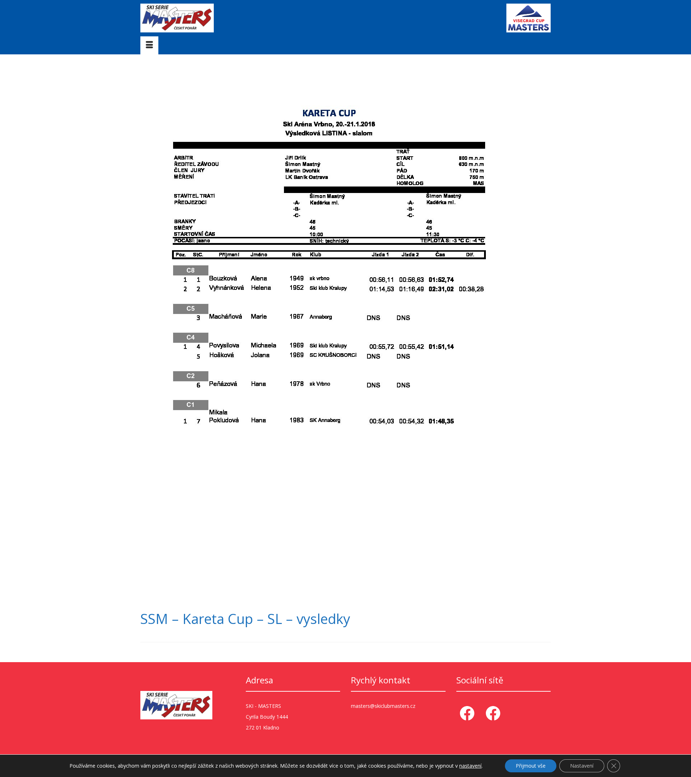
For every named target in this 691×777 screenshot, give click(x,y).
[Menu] (149, 45)
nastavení (470, 766)
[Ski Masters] (205, 18)
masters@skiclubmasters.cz (383, 705)
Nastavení (581, 765)
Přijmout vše (531, 765)
